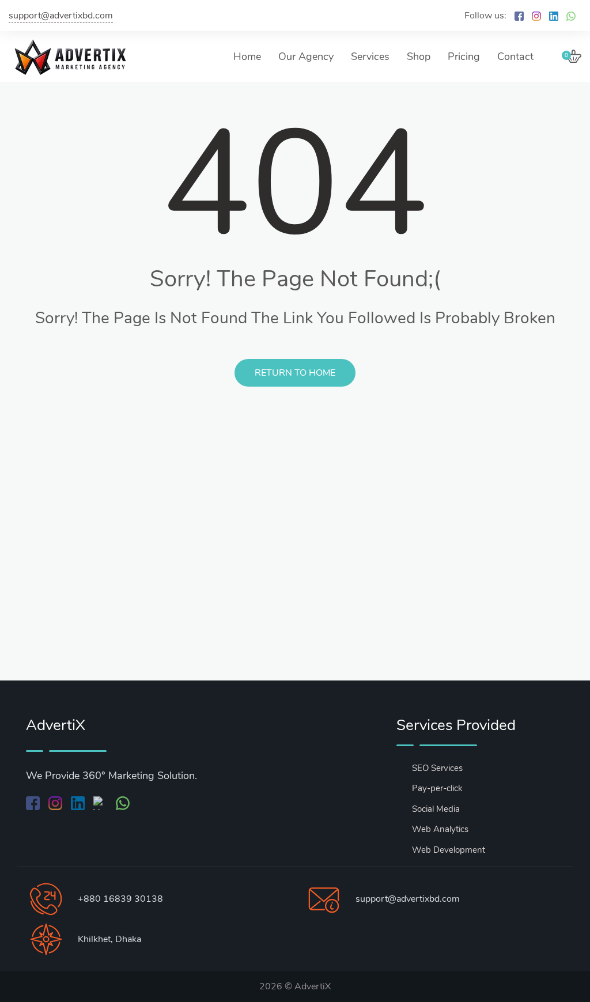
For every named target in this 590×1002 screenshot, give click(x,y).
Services (370, 56)
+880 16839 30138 (120, 899)
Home (247, 56)
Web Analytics (440, 829)
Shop (418, 56)
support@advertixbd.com (61, 15)
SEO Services (437, 768)
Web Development (448, 850)
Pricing (464, 56)
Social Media (436, 809)
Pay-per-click (437, 788)
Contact (515, 56)
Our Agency (306, 56)
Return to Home (295, 372)
